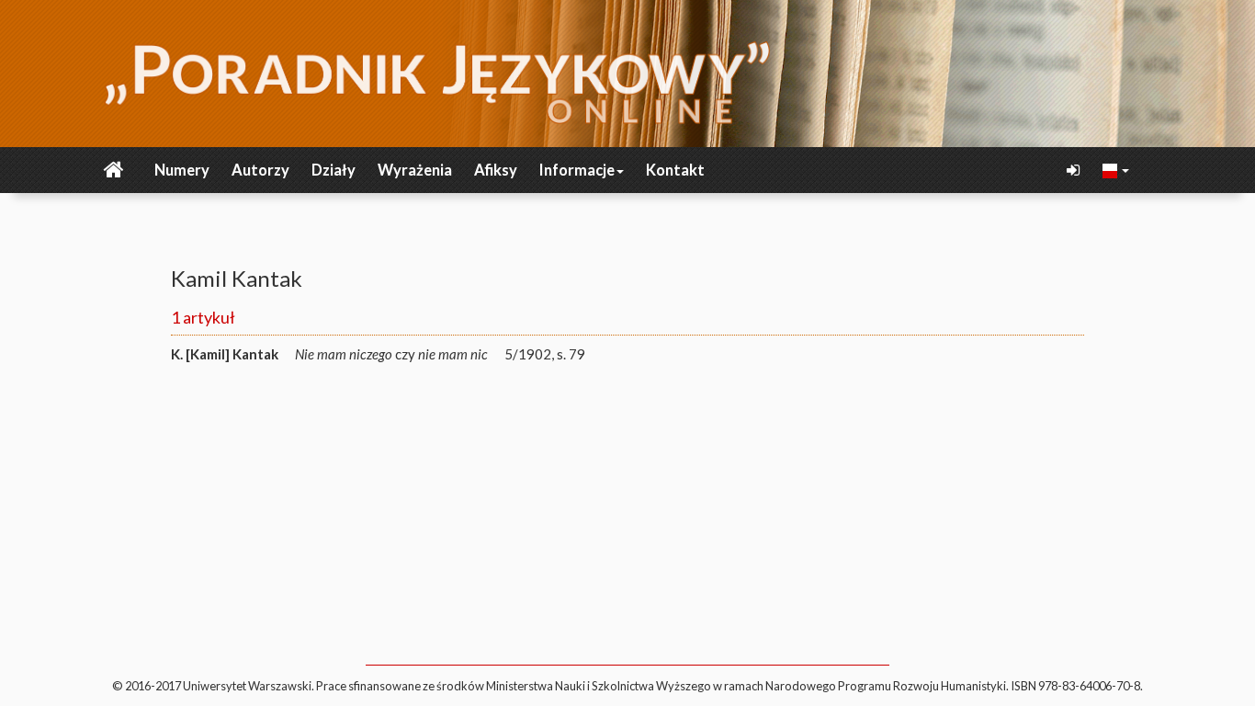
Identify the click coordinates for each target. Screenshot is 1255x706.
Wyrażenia (415, 170)
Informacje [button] (577, 170)
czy (391, 354)
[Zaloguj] (1075, 170)
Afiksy (495, 170)
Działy (333, 170)
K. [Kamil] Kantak (224, 354)
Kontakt (675, 170)
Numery (181, 170)
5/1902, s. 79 (544, 354)
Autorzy (260, 170)
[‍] (1116, 169)
